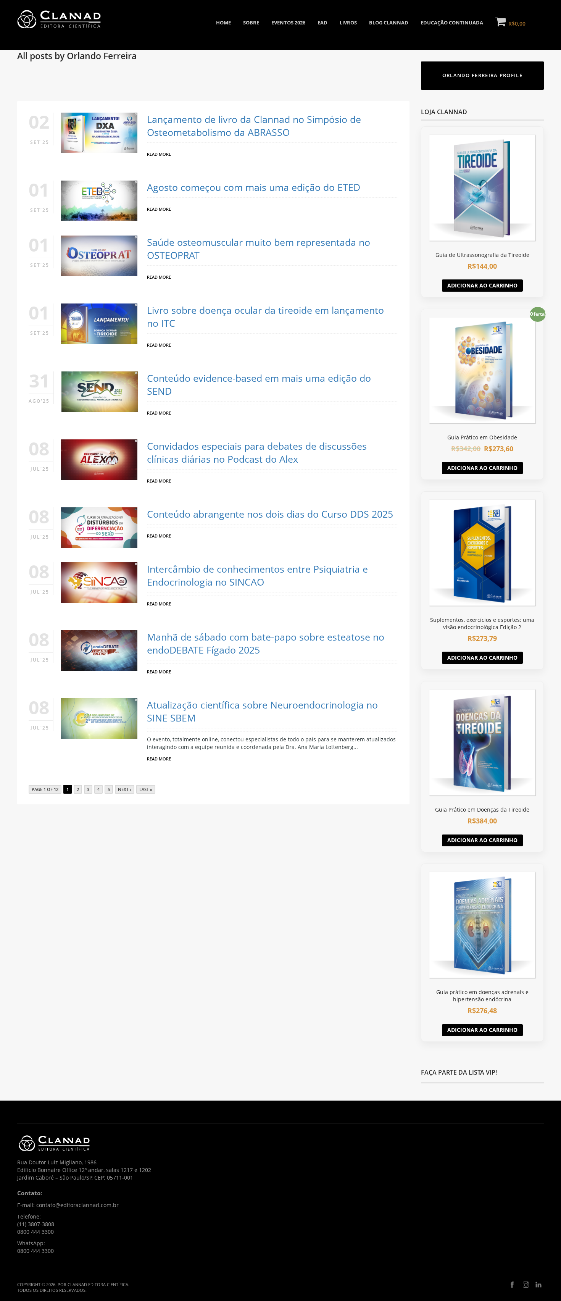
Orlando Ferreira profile (482, 75)
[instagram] (526, 1285)
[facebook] (512, 1285)
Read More (159, 154)
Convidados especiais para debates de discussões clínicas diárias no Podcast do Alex (257, 452)
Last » (145, 789)
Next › (124, 789)
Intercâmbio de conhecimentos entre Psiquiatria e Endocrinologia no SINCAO (257, 575)
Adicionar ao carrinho (482, 285)
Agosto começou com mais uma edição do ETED (253, 187)
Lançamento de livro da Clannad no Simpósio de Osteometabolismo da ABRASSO (254, 126)
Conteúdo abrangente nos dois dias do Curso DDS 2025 (270, 513)
